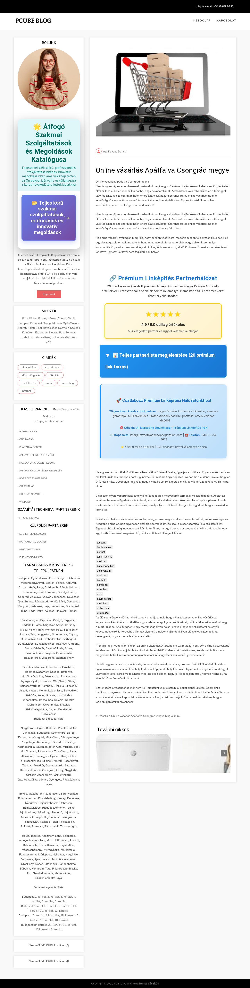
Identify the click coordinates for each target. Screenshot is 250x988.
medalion (102, 603)
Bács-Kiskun (30, 318)
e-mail (48, 383)
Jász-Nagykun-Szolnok (66, 327)
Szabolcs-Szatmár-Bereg (36, 337)
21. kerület (69, 924)
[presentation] (224, 753)
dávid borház (104, 598)
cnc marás (26, 439)
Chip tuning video (30, 494)
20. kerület (54, 924)
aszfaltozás (29, 383)
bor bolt (101, 580)
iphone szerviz (29, 518)
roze (99, 594)
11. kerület (46, 910)
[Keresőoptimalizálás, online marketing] (33, 25)
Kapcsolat (226, 20)
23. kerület (55, 929)
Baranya (43, 318)
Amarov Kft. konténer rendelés (40, 470)
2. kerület (53, 896)
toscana (101, 542)
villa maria (103, 612)
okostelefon (29, 367)
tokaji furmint (104, 556)
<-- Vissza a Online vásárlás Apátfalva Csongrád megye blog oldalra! (138, 715)
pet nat (101, 552)
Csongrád (49, 323)
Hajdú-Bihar (35, 327)
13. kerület (37, 915)
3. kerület (66, 896)
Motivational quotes (32, 541)
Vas (62, 337)
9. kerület (65, 906)
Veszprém (71, 337)
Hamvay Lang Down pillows (37, 462)
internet (26, 390)
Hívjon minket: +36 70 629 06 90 (214, 6)
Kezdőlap (202, 20)
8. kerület (52, 906)
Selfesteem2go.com (32, 534)
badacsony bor (105, 566)
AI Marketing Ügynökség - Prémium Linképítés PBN (172, 427)
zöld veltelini (104, 570)
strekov (101, 561)
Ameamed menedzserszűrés (37, 455)
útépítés (55, 375)
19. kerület (40, 924)
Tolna (56, 337)
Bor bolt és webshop (33, 478)
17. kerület (46, 920)
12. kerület (61, 910)
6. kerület (60, 901)
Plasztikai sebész (30, 447)
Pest (62, 332)
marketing (68, 383)
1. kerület (40, 896)
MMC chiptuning (29, 549)
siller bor (102, 589)
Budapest (36, 323)
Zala (49, 341)
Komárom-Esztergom (35, 332)
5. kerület (47, 901)
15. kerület (67, 915)
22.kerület (41, 929)
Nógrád (54, 332)
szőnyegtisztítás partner (49, 421)
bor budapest (104, 547)
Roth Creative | (136, 983)
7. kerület (39, 906)
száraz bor (103, 608)
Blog (54, 273)
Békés (53, 318)
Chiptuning (26, 486)
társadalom (52, 367)
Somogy (70, 332)
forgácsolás (28, 431)
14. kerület (52, 915)
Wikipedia (25, 502)
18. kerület (61, 920)
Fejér (59, 323)
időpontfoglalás (31, 375)
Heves (47, 327)
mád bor (101, 575)
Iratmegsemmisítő (31, 557)
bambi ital (102, 584)
